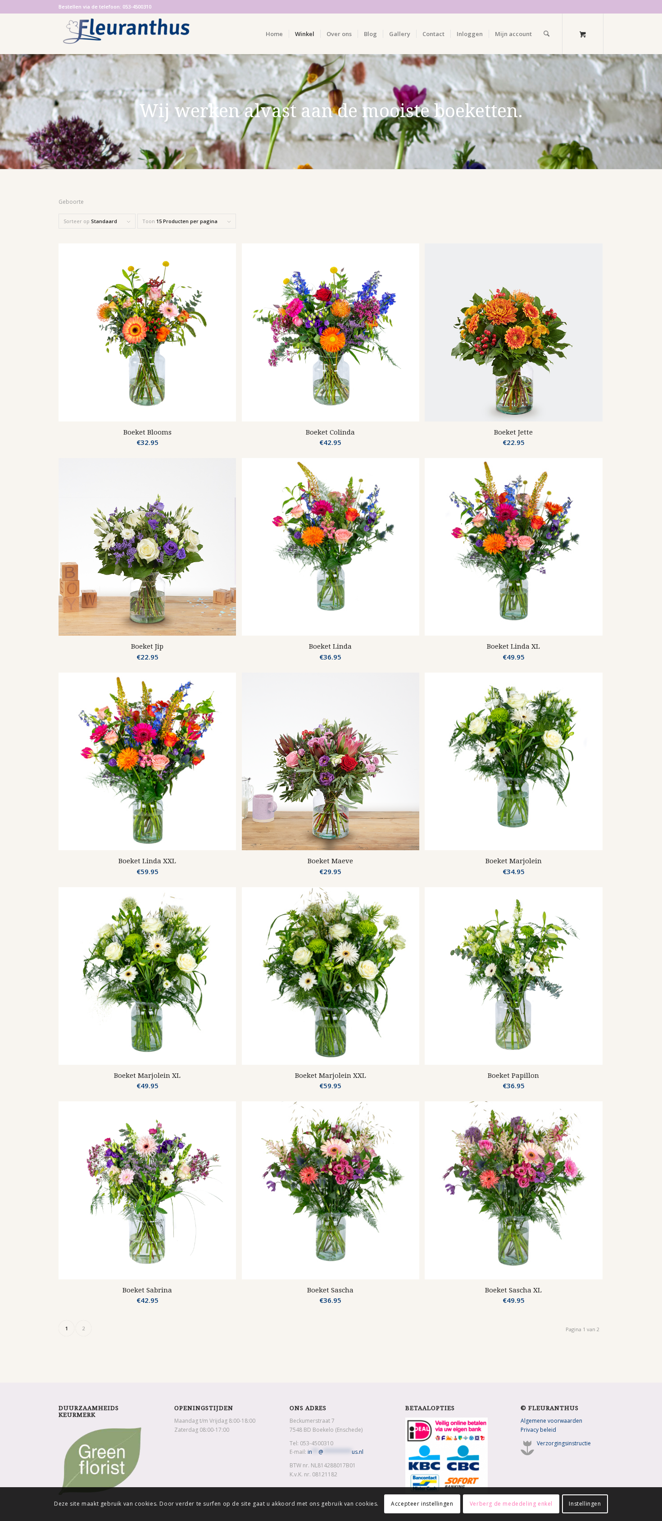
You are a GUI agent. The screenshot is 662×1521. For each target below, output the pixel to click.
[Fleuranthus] (126, 34)
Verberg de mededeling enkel (511, 1503)
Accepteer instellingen (422, 1503)
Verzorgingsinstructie (564, 1443)
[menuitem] (274, 34)
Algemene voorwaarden (551, 1421)
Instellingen (585, 1503)
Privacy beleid (538, 1430)
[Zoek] (546, 34)
